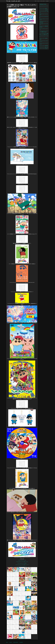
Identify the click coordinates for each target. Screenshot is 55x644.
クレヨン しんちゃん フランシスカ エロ (44, 19)
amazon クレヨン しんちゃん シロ (44, 14)
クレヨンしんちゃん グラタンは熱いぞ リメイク (22, 564)
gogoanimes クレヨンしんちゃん (44, 24)
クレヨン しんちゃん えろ (13, 1)
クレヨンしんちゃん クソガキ (22, 560)
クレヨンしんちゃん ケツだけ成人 (22, 563)
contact (10, 642)
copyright (21, 642)
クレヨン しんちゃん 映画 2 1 (44, 8)
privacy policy (15, 642)
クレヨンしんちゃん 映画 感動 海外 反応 (44, 26)
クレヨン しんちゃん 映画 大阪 (44, 45)
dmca (7, 642)
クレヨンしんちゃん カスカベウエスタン (44, 43)
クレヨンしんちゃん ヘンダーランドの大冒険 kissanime (44, 31)
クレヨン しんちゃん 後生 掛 (43, 48)
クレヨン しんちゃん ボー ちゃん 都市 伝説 (44, 22)
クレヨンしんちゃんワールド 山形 (44, 36)
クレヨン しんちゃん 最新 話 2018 (43, 39)
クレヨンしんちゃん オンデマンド (44, 6)
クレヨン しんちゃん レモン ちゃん (44, 29)
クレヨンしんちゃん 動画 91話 (44, 47)
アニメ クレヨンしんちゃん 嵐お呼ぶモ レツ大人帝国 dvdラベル (44, 34)
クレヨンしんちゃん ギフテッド (22, 566)
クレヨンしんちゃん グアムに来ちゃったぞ (22, 561)
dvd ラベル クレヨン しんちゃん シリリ (44, 41)
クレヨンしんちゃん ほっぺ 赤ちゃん (44, 12)
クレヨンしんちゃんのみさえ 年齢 (44, 17)
